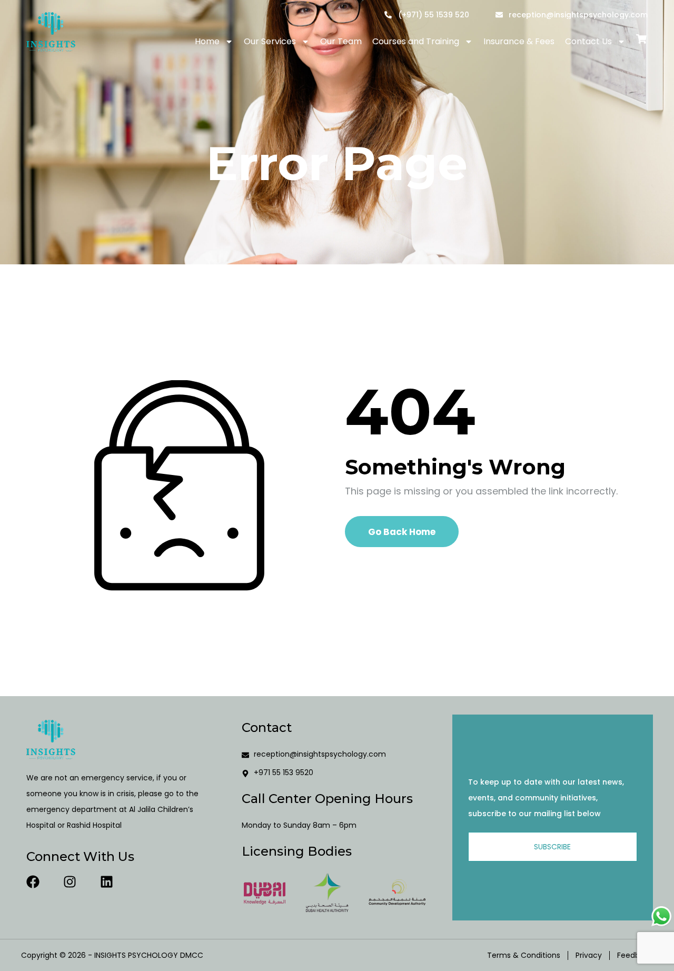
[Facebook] (32, 881)
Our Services (270, 41)
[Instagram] (69, 881)
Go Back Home (401, 532)
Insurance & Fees (518, 41)
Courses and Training (415, 41)
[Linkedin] (106, 881)
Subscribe (552, 846)
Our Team (341, 41)
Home (207, 41)
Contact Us (588, 41)
